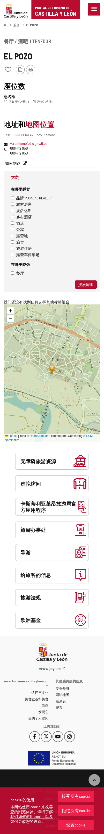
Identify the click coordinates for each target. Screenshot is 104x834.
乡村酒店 (24, 216)
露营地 (22, 235)
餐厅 (20, 273)
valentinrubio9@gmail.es (28, 143)
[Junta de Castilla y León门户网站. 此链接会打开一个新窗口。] (16, 10)
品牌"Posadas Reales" (34, 198)
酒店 (20, 223)
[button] (10, 311)
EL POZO (32, 25)
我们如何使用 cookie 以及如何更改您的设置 (31, 819)
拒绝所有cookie (76, 810)
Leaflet (12, 435)
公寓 (20, 229)
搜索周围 (86, 284)
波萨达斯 (24, 210)
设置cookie (75, 824)
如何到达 (13, 163)
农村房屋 (24, 204)
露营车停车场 (27, 254)
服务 (16, 25)
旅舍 (20, 242)
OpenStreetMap (40, 435)
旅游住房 (24, 248)
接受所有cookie (76, 796)
